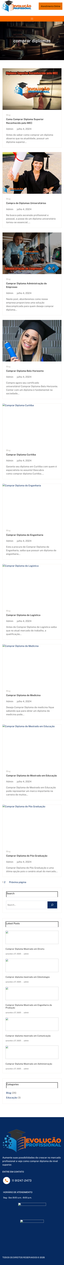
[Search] (52, 904)
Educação (11, 1097)
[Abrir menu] (32, 18)
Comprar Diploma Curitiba (21, 454)
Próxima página (17, 882)
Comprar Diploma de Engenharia (24, 535)
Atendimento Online (50, 6)
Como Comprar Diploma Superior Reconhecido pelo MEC (25, 121)
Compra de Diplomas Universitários (26, 203)
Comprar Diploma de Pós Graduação (26, 855)
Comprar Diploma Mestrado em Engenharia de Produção (29, 1006)
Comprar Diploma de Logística (23, 615)
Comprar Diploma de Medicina (23, 695)
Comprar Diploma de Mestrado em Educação (31, 775)
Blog (8, 115)
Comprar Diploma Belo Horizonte (25, 371)
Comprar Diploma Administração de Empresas (26, 285)
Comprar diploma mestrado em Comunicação (28, 1035)
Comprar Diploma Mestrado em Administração (29, 1064)
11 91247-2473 (21, 1180)
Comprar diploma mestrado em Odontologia (28, 977)
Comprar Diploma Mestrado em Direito (25, 949)
